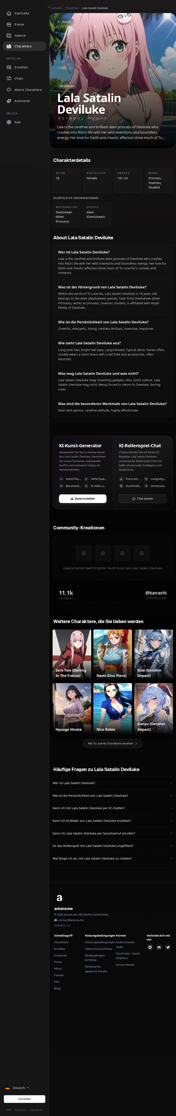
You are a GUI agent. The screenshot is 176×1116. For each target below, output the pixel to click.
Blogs (57, 988)
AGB (9, 1109)
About (58, 968)
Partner (59, 975)
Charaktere (72, 8)
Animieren (60, 955)
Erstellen (59, 949)
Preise (58, 962)
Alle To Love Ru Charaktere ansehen (110, 743)
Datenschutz (20, 1109)
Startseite (55, 8)
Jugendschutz (36, 1109)
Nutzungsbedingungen (100, 942)
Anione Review (125, 965)
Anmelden (24, 1099)
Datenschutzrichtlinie (98, 949)
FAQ (56, 981)
